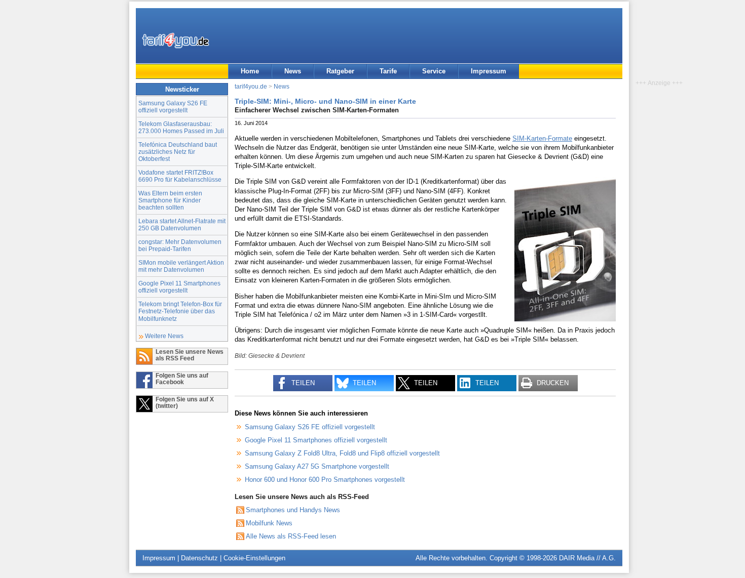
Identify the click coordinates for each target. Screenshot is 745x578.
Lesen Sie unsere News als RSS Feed (190, 354)
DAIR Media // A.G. (587, 558)
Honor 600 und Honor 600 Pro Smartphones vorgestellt (325, 479)
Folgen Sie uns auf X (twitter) (185, 402)
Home (250, 71)
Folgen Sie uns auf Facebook (182, 378)
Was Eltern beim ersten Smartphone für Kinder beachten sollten (170, 200)
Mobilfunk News (269, 523)
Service (433, 71)
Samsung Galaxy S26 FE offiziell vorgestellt (172, 106)
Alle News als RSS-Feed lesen (291, 536)
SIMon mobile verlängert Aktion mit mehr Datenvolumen (181, 266)
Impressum (488, 71)
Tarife (388, 71)
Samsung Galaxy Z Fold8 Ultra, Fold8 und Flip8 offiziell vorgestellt (342, 453)
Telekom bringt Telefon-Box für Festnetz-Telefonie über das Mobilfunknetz (180, 311)
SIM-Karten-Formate (542, 138)
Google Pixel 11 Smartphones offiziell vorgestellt (179, 287)
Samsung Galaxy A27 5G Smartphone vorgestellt (317, 466)
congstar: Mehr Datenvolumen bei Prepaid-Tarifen (179, 245)
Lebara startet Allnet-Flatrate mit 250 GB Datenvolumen (182, 224)
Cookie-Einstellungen (254, 558)
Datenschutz (199, 558)
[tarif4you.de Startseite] (175, 40)
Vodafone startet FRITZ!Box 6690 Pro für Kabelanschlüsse (179, 176)
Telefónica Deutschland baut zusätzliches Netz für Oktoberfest (177, 151)
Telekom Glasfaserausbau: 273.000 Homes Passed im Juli (181, 127)
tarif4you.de (251, 86)
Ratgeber (340, 71)
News (292, 71)
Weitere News (164, 336)
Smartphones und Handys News (293, 510)
